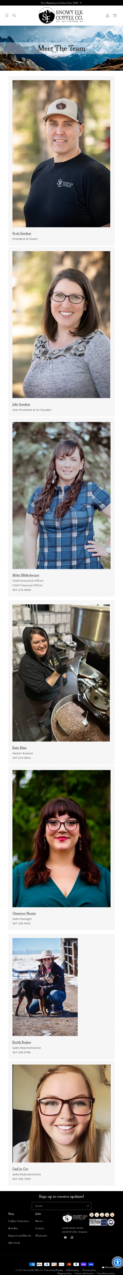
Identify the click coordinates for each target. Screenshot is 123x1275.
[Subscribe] (87, 1206)
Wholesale (41, 1235)
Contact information (84, 1273)
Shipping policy (64, 1273)
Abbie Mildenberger (26, 575)
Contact (39, 1228)
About (39, 1221)
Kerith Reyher (22, 1042)
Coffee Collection (18, 1221)
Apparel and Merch (19, 1235)
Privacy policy (89, 1270)
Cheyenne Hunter (24, 913)
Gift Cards (14, 1242)
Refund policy (72, 1270)
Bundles (13, 1228)
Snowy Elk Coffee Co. (33, 1270)
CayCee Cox (20, 1169)
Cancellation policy (106, 1273)
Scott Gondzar (22, 233)
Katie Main (19, 747)
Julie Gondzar (21, 404)
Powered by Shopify (53, 1270)
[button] (6, 15)
